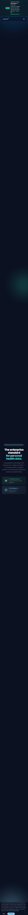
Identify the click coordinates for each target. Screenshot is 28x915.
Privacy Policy (15, 910)
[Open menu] (23, 19)
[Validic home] (6, 18)
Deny (4, 913)
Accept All (11, 913)
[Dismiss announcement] (22, 2)
